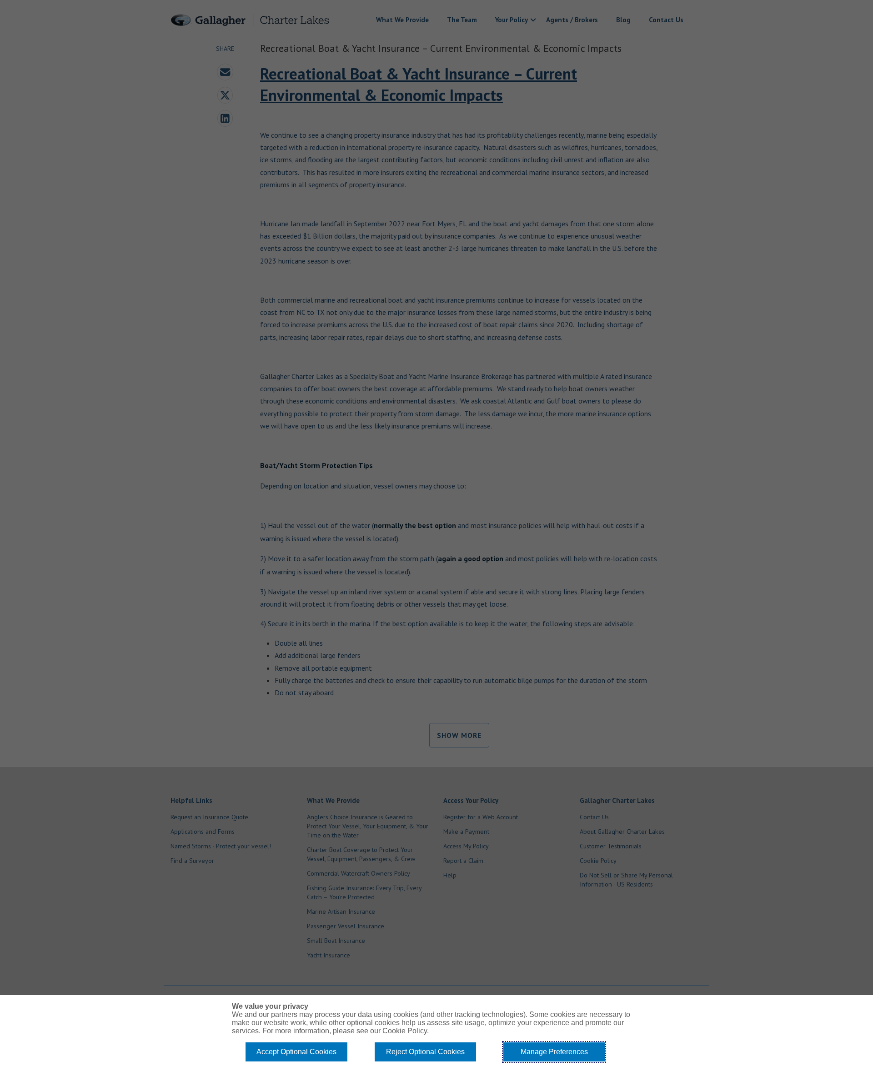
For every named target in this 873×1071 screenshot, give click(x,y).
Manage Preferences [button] (554, 1052)
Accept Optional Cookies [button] (296, 1052)
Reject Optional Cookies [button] (425, 1052)
